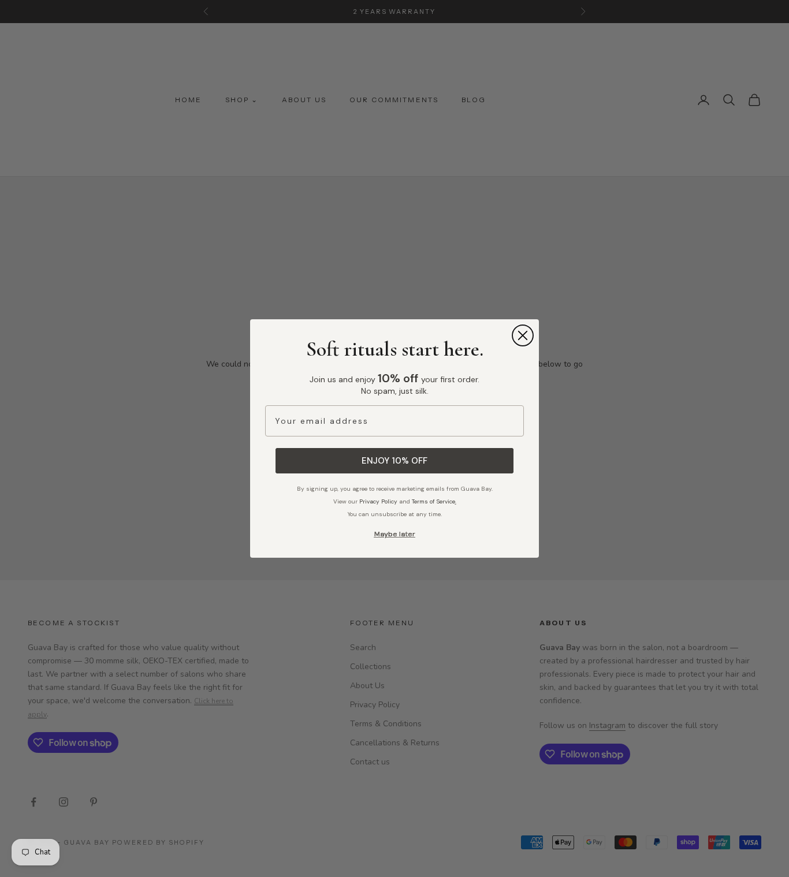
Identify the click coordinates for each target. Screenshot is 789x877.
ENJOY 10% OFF (394, 461)
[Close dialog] (522, 335)
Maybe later (394, 534)
